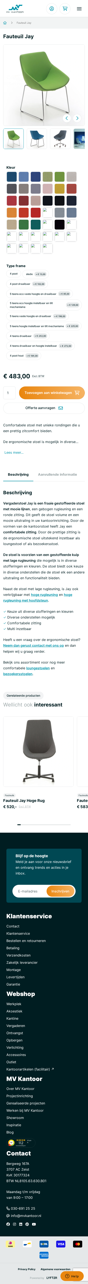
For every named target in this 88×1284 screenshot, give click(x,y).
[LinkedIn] (21, 1224)
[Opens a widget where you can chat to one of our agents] (72, 1276)
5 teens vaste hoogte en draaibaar (37, 316)
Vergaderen (15, 1026)
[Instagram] (15, 1224)
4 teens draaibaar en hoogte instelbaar (40, 345)
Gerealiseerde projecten (25, 1103)
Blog (10, 1132)
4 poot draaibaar (27, 283)
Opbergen (14, 1040)
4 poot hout (24, 355)
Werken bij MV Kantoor (25, 1110)
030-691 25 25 (22, 1208)
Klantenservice (18, 933)
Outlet (11, 1062)
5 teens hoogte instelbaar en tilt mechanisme (44, 326)
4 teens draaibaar (28, 336)
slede (35, 274)
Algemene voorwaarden (55, 1269)
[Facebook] (9, 1224)
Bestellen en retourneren (26, 941)
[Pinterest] (28, 1224)
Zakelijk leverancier (22, 962)
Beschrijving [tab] (18, 474)
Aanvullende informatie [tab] (57, 474)
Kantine (12, 1018)
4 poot (14, 273)
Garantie (13, 984)
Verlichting (14, 1047)
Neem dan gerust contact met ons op (33, 645)
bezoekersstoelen (17, 674)
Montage (13, 970)
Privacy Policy (26, 1269)
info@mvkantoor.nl (25, 1216)
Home (10, 23)
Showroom (15, 1118)
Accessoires (16, 1055)
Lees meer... (13, 452)
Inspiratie (13, 1125)
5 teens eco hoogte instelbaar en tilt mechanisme (44, 304)
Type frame (16, 266)
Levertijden (15, 977)
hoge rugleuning (44, 594)
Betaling (12, 948)
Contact (12, 926)
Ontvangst (14, 1033)
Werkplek (13, 1004)
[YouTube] (35, 1224)
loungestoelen (38, 668)
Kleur (10, 167)
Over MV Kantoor (20, 1089)
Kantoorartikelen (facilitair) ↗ (30, 1069)
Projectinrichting (19, 1096)
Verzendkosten (18, 955)
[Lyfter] (51, 1278)
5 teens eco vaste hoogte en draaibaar (39, 293)
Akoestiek (14, 1011)
